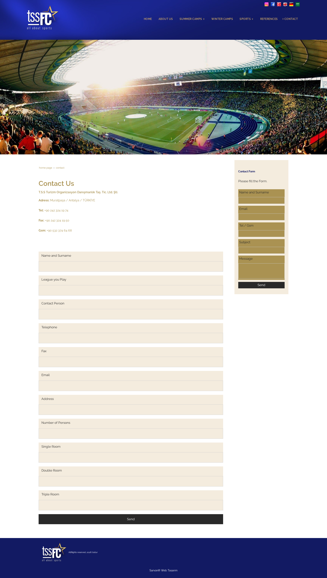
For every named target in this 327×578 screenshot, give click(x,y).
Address (47, 399)
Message (246, 258)
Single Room (51, 446)
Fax (44, 351)
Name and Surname (56, 255)
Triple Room (50, 494)
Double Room (51, 470)
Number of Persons (55, 423)
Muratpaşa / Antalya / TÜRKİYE (72, 200)
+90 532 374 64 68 (55, 230)
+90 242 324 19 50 (54, 220)
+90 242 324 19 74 (53, 210)
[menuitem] (147, 19)
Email (45, 375)
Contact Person (52, 303)
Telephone (49, 327)
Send (131, 519)
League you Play (53, 279)
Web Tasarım (169, 570)
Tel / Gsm (246, 225)
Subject (244, 242)
